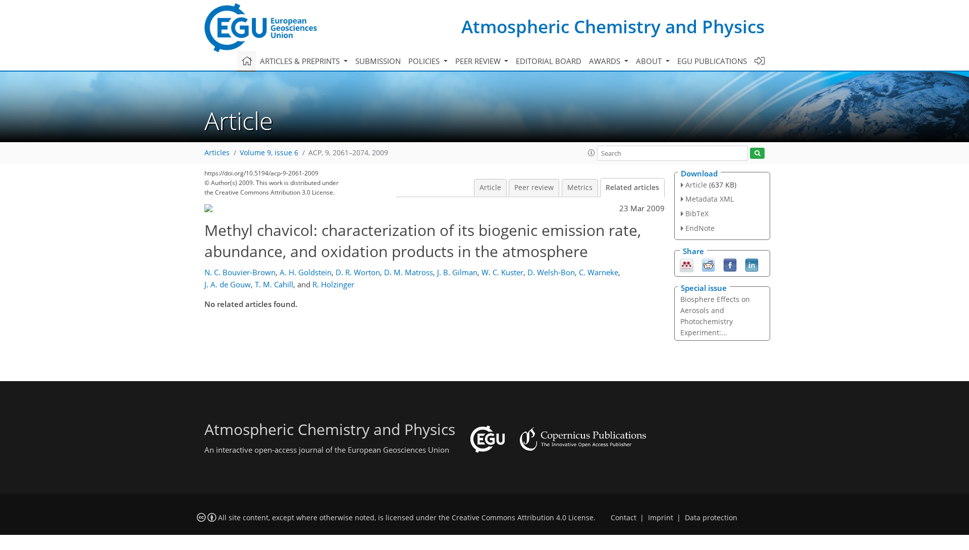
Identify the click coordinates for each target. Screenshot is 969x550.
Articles (217, 152)
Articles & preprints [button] (301, 61)
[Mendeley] (686, 264)
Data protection (711, 517)
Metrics (580, 187)
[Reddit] (708, 264)
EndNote (700, 228)
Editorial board (548, 61)
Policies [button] (425, 61)
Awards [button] (605, 61)
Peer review (534, 187)
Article (490, 187)
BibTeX (697, 213)
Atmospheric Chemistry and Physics (613, 26)
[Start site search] (757, 153)
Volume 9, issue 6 (269, 152)
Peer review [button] (479, 61)
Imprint (660, 517)
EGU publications (712, 61)
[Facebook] (730, 264)
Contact (623, 517)
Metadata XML (709, 199)
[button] (591, 152)
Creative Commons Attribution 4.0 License (523, 517)
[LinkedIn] (752, 264)
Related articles (632, 187)
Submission (378, 61)
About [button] (650, 61)
